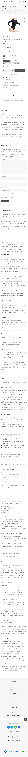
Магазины (14, 688)
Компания (14, 681)
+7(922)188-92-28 (15, 734)
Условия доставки (14, 700)
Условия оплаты (14, 698)
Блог (14, 710)
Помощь (14, 696)
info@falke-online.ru (15, 737)
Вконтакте (8, 727)
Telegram (11, 727)
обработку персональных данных (18, 193)
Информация (14, 693)
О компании (14, 684)
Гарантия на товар (14, 702)
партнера (23, 631)
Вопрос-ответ (14, 712)
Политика (14, 690)
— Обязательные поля (7, 197)
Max (19, 727)
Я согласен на (14, 193)
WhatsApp (15, 727)
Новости (14, 686)
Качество (14, 704)
